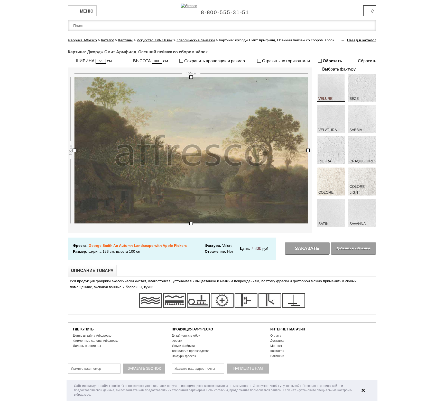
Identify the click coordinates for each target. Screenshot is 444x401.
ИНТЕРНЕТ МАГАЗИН (287, 329)
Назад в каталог (361, 40)
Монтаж (276, 346)
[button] (92, 395)
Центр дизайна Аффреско (92, 335)
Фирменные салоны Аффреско (95, 341)
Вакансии (277, 356)
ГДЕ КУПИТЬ (83, 329)
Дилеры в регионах (87, 346)
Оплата (275, 335)
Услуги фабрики (183, 346)
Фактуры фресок (184, 356)
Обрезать (332, 61)
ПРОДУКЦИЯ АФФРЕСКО (192, 329)
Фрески (177, 341)
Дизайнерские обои (186, 335)
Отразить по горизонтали (285, 61)
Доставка (277, 341)
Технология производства (190, 351)
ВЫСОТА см (150, 61)
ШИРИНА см (94, 61)
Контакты (277, 351)
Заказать (307, 248)
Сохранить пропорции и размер (214, 61)
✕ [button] (363, 390)
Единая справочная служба (222, 10)
